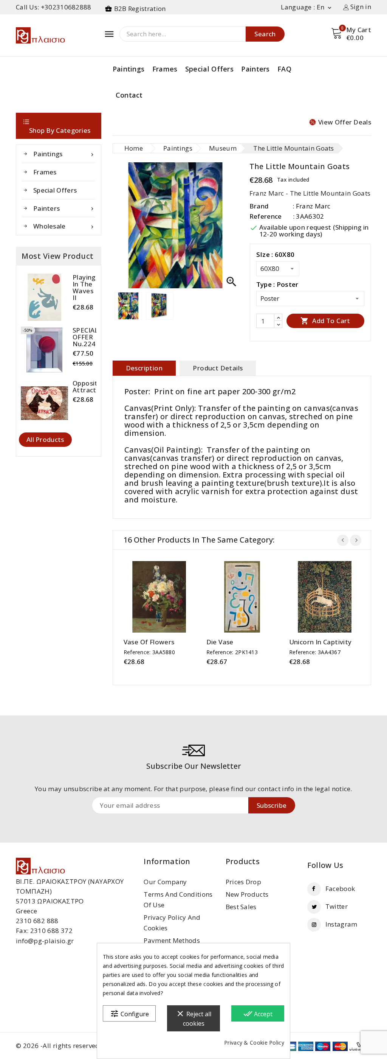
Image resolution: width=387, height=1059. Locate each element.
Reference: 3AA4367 (315, 652)
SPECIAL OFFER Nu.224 (85, 337)
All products (45, 439)
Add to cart (325, 320)
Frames (165, 68)
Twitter (336, 906)
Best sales (241, 906)
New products (247, 894)
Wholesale (64, 226)
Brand (259, 206)
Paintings (129, 68)
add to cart (151, 597)
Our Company (165, 881)
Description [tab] (144, 368)
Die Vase (220, 642)
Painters (255, 68)
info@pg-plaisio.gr (45, 940)
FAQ (284, 68)
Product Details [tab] (218, 368)
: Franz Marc (312, 206)
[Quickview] (166, 597)
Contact (129, 95)
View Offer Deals (344, 122)
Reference (265, 216)
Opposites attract (89, 386)
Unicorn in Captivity (320, 642)
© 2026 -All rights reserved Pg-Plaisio (74, 1045)
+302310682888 (66, 7)
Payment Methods (172, 940)
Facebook (340, 888)
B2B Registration (140, 8)
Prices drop (243, 881)
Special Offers (209, 68)
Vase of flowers (149, 642)
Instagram (341, 924)
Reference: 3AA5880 (149, 652)
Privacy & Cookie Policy (254, 1042)
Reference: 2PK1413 (232, 652)
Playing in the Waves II (84, 287)
